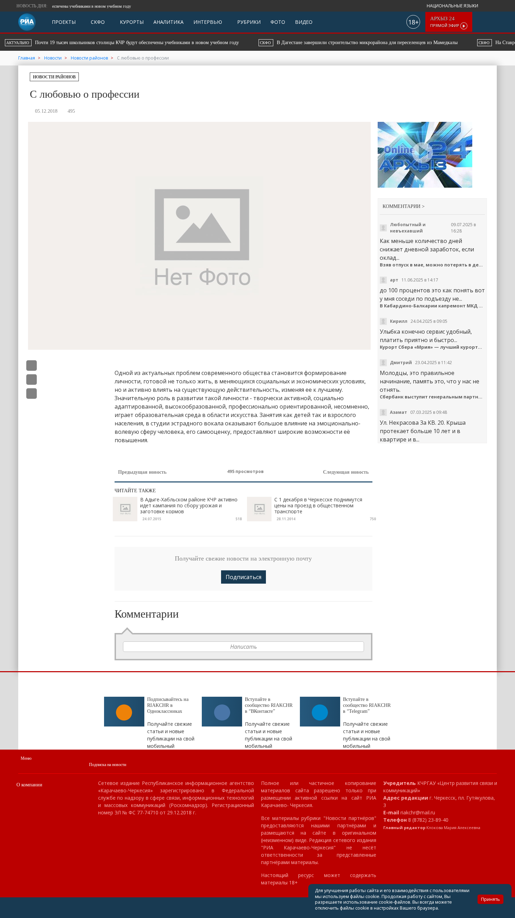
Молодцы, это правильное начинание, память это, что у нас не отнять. (429, 381)
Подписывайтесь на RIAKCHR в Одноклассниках (167, 705)
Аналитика (168, 22)
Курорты (131, 22)
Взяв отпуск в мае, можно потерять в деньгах (432, 265)
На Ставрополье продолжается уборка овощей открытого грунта (340, 42)
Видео (304, 22)
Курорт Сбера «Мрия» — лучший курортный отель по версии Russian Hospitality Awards (432, 347)
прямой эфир (445, 22)
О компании (29, 784)
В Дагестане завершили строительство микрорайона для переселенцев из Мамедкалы (144, 42)
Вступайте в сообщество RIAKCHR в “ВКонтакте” (269, 705)
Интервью (207, 22)
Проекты (64, 22)
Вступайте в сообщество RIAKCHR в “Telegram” (367, 705)
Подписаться (243, 577)
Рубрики (248, 22)
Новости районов (54, 77)
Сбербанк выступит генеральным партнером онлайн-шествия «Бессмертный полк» (432, 397)
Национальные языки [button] (453, 6)
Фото (277, 22)
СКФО (97, 22)
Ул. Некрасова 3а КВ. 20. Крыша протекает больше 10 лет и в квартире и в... (423, 431)
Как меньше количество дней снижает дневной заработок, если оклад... (427, 249)
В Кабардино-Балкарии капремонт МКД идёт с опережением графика (432, 306)
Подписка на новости (107, 764)
